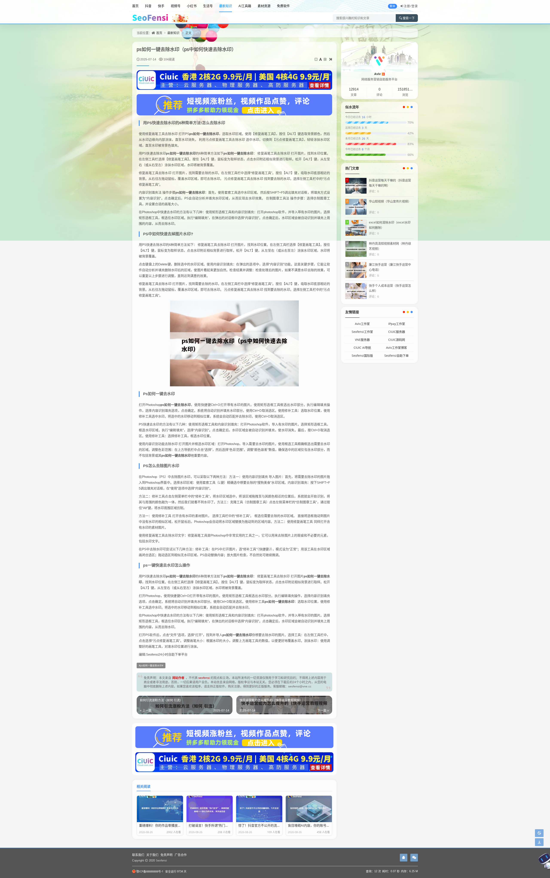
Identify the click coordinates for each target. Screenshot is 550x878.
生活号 (208, 6)
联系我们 (138, 855)
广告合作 (181, 855)
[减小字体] (316, 59)
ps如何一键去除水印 (151, 665)
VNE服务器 (362, 340)
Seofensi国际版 (362, 355)
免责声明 (166, 855)
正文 (188, 33)
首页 (135, 6)
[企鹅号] (403, 857)
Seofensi (161, 860)
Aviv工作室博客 (396, 348)
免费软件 (283, 6)
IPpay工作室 (396, 324)
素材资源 (264, 6)
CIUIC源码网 (396, 340)
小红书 (192, 6)
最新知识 (225, 6)
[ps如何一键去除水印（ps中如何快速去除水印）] (234, 343)
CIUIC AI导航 (362, 348)
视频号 (175, 6)
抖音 (148, 6)
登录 (414, 6)
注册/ (407, 6)
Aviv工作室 (362, 324)
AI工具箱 (244, 6)
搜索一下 (409, 18)
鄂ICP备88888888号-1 (149, 871)
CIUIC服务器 (396, 332)
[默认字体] (321, 59)
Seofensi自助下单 (396, 355)
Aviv (379, 74)
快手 (161, 6)
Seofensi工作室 (362, 332)
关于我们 (152, 855)
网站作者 (178, 678)
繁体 (392, 6)
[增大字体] (325, 59)
